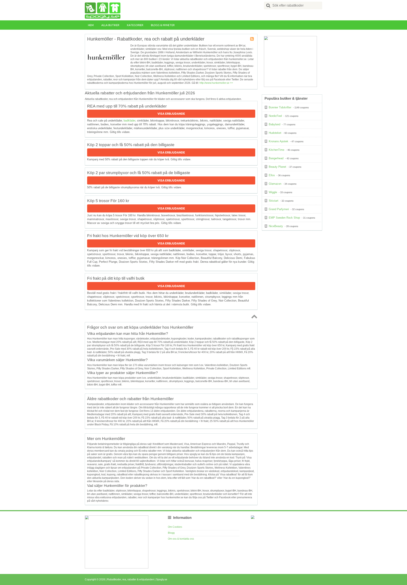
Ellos (272, 175)
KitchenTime (276, 149)
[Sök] (268, 5)
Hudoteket (275, 132)
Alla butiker (110, 25)
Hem (91, 25)
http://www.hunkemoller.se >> (216, 82)
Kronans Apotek (278, 141)
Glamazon (275, 183)
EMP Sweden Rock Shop (284, 217)
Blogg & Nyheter (163, 25)
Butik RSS (252, 39)
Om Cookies (175, 526)
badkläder (129, 120)
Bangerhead (276, 158)
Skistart (273, 200)
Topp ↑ (253, 316)
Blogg (171, 532)
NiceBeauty (276, 226)
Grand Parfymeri (279, 209)
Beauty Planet (277, 166)
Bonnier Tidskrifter (280, 107)
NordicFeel (275, 115)
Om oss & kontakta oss (181, 538)
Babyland (274, 124)
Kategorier (135, 25)
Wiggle (273, 192)
